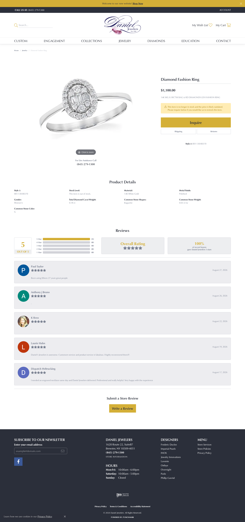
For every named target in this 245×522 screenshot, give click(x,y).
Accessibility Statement (140, 506)
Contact (223, 41)
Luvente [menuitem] (165, 461)
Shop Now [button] (137, 3)
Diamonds (156, 41)
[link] (29, 10)
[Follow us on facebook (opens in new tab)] (18, 461)
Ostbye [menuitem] (164, 465)
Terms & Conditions (118, 506)
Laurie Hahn (38, 343)
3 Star (39, 245)
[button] (225, 10)
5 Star (39, 239)
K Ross (35, 317)
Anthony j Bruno (40, 292)
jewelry (24, 50)
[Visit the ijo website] (122, 495)
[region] (86, 106)
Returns (213, 131)
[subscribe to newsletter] (62, 451)
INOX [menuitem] (164, 453)
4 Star (39, 242)
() (92, 239)
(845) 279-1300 (86, 164)
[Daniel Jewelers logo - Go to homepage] (122, 25)
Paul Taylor (37, 266)
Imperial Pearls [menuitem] (168, 448)
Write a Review (122, 408)
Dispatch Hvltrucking (43, 369)
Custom (20, 41)
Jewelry (124, 41)
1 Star (39, 252)
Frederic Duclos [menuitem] (169, 444)
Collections (91, 41)
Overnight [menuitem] (166, 469)
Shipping (178, 131)
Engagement (54, 41)
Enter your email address (28, 444)
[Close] (241, 4)
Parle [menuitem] (163, 473)
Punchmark (128, 517)
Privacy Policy (205, 453)
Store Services (204, 444)
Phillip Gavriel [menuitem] (168, 478)
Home (16, 50)
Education (191, 41)
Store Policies (204, 448)
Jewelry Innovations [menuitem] (171, 457)
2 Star (39, 249)
